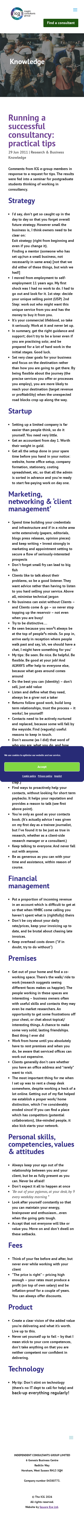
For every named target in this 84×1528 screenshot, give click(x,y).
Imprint (58, 775)
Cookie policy (29, 775)
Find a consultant (61, 22)
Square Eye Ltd (49, 1507)
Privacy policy (45, 775)
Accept (42, 767)
